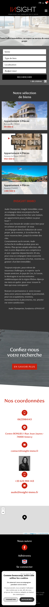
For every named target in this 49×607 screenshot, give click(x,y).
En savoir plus (24, 366)
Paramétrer (11, 599)
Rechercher (24, 77)
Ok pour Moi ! (26, 599)
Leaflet (26, 533)
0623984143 (24, 419)
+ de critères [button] (36, 81)
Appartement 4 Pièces (16, 154)
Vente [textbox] (7, 52)
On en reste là (26, 574)
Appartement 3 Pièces (16, 122)
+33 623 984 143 (24, 480)
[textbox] (24, 58)
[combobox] (24, 51)
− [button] (3, 512)
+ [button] (3, 508)
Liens (37, 594)
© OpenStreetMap (43, 533)
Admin (41, 594)
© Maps (33, 533)
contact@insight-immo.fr (24, 450)
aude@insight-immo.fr (24, 492)
